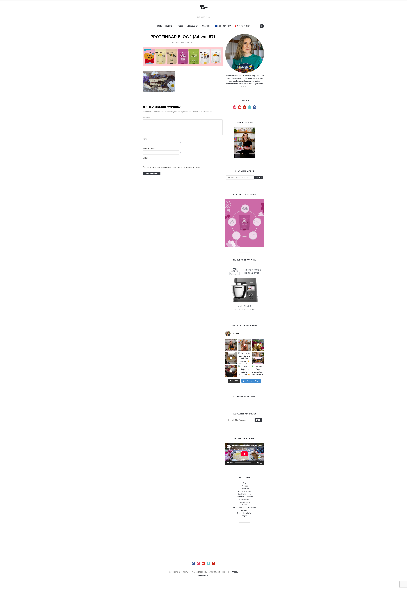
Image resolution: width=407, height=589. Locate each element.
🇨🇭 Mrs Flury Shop (242, 26)
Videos (180, 26)
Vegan (244, 516)
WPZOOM (235, 572)
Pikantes (244, 510)
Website (146, 158)
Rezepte (168, 26)
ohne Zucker (244, 499)
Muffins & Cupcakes (245, 497)
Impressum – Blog (203, 575)
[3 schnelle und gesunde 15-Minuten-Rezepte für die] (231, 345)
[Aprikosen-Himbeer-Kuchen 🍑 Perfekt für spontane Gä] (231, 358)
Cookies (244, 486)
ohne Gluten (245, 502)
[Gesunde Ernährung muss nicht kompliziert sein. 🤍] (258, 358)
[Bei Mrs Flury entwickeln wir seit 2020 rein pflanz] (258, 371)
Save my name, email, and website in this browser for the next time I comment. (173, 167)
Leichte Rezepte (244, 494)
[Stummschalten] (258, 463)
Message (146, 117)
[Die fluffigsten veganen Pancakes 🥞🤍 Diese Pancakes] (244, 371)
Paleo (244, 505)
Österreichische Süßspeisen (244, 508)
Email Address (149, 149)
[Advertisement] (244, 538)
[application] (244, 454)
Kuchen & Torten (244, 491)
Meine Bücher (192, 26)
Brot (244, 483)
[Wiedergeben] (228, 463)
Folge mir (244, 101)
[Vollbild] (261, 463)
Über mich (206, 26)
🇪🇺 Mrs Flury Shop (223, 26)
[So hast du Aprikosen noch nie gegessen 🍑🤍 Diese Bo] (244, 345)
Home (159, 26)
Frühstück (244, 489)
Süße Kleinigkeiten (244, 513)
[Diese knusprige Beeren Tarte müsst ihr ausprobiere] (231, 371)
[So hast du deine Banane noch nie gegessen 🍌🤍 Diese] (244, 358)
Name (145, 139)
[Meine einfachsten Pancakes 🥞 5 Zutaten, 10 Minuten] (258, 345)
